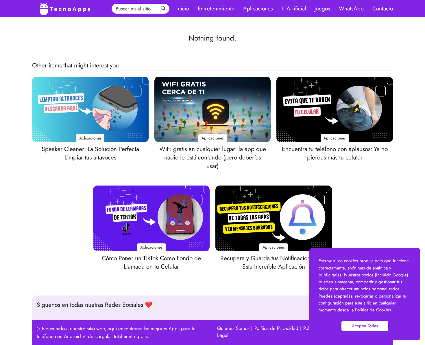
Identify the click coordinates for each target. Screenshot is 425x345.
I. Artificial (294, 8)
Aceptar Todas (365, 326)
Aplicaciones (258, 8)
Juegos (322, 8)
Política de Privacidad (276, 328)
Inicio (182, 8)
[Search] (163, 8)
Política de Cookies (373, 310)
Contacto (382, 8)
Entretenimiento (216, 8)
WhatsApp (351, 8)
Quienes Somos (233, 328)
